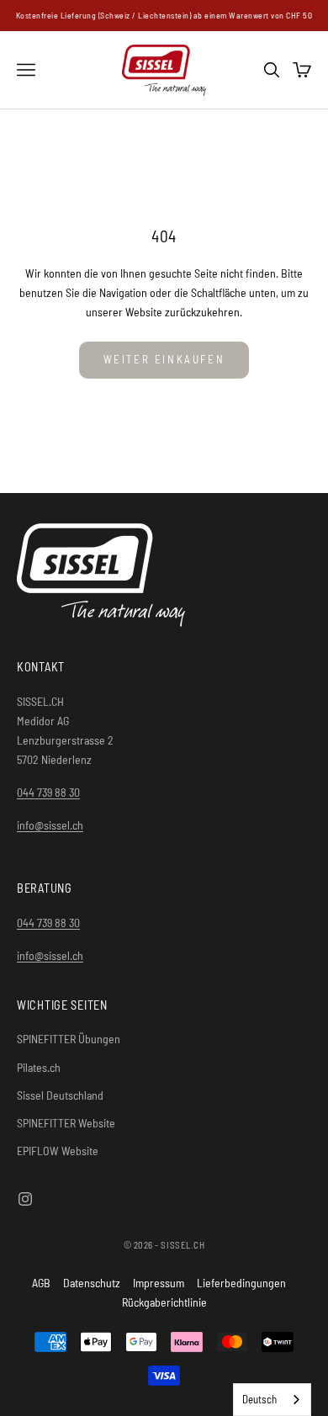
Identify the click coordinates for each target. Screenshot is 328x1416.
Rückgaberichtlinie (164, 1302)
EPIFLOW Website (57, 1150)
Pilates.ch (39, 1067)
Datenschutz (91, 1282)
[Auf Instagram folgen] (25, 1199)
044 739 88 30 (48, 792)
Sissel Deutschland (60, 1095)
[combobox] (272, 1399)
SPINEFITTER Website (66, 1123)
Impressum (158, 1282)
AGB (41, 1282)
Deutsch (259, 1399)
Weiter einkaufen (164, 359)
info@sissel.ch (50, 825)
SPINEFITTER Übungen (68, 1039)
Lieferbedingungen (241, 1282)
